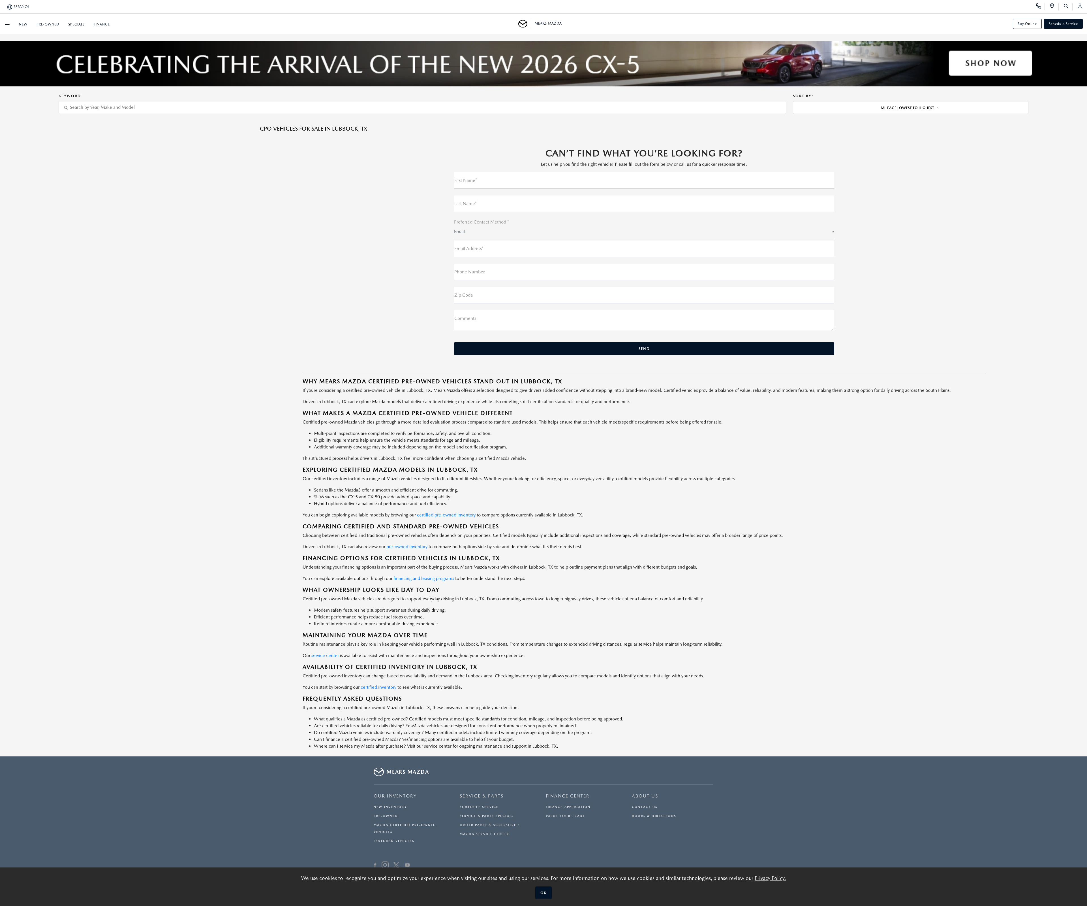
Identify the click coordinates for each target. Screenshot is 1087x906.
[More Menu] (7, 24)
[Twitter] (396, 865)
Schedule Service (1063, 24)
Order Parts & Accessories (490, 825)
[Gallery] (543, 63)
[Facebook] (375, 865)
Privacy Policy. (770, 878)
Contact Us (645, 807)
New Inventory (390, 807)
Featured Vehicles (394, 841)
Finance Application (568, 807)
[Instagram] (385, 865)
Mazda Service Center (484, 834)
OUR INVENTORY (395, 796)
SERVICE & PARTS (482, 796)
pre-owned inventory (406, 546)
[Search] (1068, 6)
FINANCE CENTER (568, 796)
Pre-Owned (386, 816)
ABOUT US (645, 796)
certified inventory (378, 687)
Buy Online (1027, 24)
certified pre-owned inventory (446, 515)
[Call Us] (1040, 6)
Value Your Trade (565, 816)
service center (325, 655)
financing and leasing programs (423, 578)
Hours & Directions (654, 816)
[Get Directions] (1054, 6)
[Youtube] (407, 865)
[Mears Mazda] (524, 23)
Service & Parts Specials (487, 816)
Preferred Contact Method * (481, 222)
